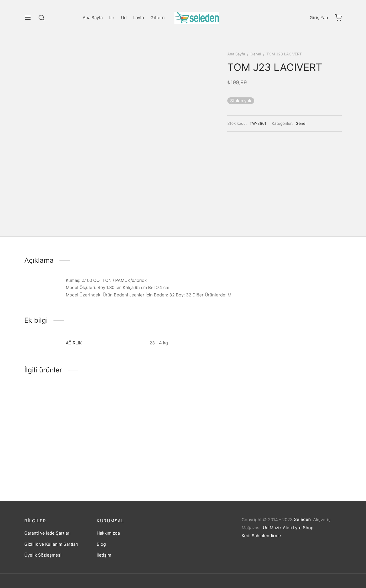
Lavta (138, 17)
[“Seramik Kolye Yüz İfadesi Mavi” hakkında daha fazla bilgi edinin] (214, 428)
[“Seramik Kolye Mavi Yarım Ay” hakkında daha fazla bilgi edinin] (132, 429)
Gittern (157, 17)
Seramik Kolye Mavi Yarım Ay (135, 450)
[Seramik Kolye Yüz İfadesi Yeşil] (305, 424)
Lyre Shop (303, 527)
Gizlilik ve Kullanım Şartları (51, 544)
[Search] (41, 17)
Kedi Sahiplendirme (261, 535)
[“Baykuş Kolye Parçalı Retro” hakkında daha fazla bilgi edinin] (51, 446)
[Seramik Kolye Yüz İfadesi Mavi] (223, 414)
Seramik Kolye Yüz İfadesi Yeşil (300, 467)
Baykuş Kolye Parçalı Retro (51, 468)
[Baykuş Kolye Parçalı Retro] (60, 424)
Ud (124, 17)
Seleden (302, 519)
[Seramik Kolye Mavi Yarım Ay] (142, 415)
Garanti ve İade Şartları (47, 533)
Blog (101, 544)
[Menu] (27, 18)
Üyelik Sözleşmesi (42, 555)
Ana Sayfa (93, 17)
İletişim (104, 555)
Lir (111, 17)
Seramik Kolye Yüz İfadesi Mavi (218, 449)
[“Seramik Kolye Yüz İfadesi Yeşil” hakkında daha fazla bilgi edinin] (295, 446)
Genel (255, 54)
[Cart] (338, 17)
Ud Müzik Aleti (277, 527)
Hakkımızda (108, 533)
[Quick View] (70, 446)
